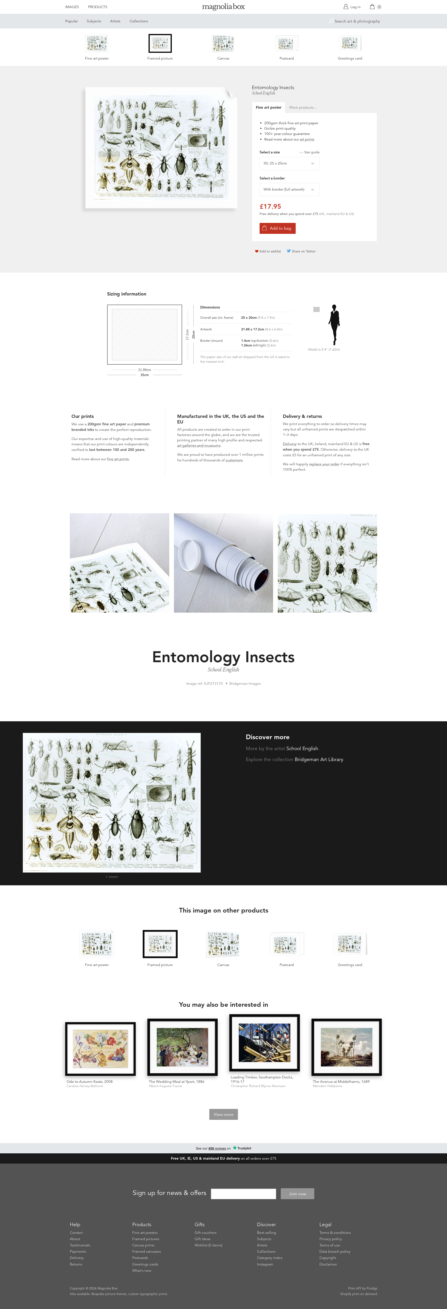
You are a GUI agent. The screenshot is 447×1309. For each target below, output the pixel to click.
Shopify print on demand (358, 1294)
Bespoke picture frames (108, 1294)
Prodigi (372, 1288)
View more (224, 1114)
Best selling (266, 1232)
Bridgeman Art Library (319, 759)
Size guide (312, 152)
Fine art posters (145, 1232)
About (75, 1239)
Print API (354, 1288)
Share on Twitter (304, 251)
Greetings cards (145, 1264)
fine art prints (118, 459)
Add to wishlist (270, 251)
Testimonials (80, 1245)
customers (234, 460)
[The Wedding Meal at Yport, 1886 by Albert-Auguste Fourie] (182, 1047)
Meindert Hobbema (327, 1086)
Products (97, 7)
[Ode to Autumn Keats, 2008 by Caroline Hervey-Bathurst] (100, 1049)
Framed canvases (146, 1251)
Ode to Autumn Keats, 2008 (90, 1081)
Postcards (140, 1257)
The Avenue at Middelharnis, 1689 (341, 1081)
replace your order (324, 464)
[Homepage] (223, 8)
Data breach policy (334, 1251)
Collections (139, 21)
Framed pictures (145, 1239)
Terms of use (329, 1245)
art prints (307, 139)
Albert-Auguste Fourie (165, 1086)
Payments (78, 1251)
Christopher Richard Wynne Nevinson (258, 1086)
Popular (71, 21)
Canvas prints (143, 1245)
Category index (269, 1257)
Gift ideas (202, 1239)
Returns (76, 1264)
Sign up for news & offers (169, 1193)
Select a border (272, 178)
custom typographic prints (147, 1294)
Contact (76, 1232)
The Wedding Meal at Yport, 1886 (176, 1081)
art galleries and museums (198, 445)
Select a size (290, 152)
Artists (115, 21)
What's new (141, 1270)
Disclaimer (328, 1264)
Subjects (94, 21)
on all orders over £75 (223, 1158)
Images (72, 7)
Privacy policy (330, 1239)
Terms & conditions (335, 1232)
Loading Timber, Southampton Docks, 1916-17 (262, 1079)
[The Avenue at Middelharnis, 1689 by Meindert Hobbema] (347, 1047)
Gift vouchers (206, 1232)
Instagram (265, 1264)
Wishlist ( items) (208, 1245)
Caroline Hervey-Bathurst (85, 1086)
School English (263, 93)
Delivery (290, 444)
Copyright (327, 1257)
